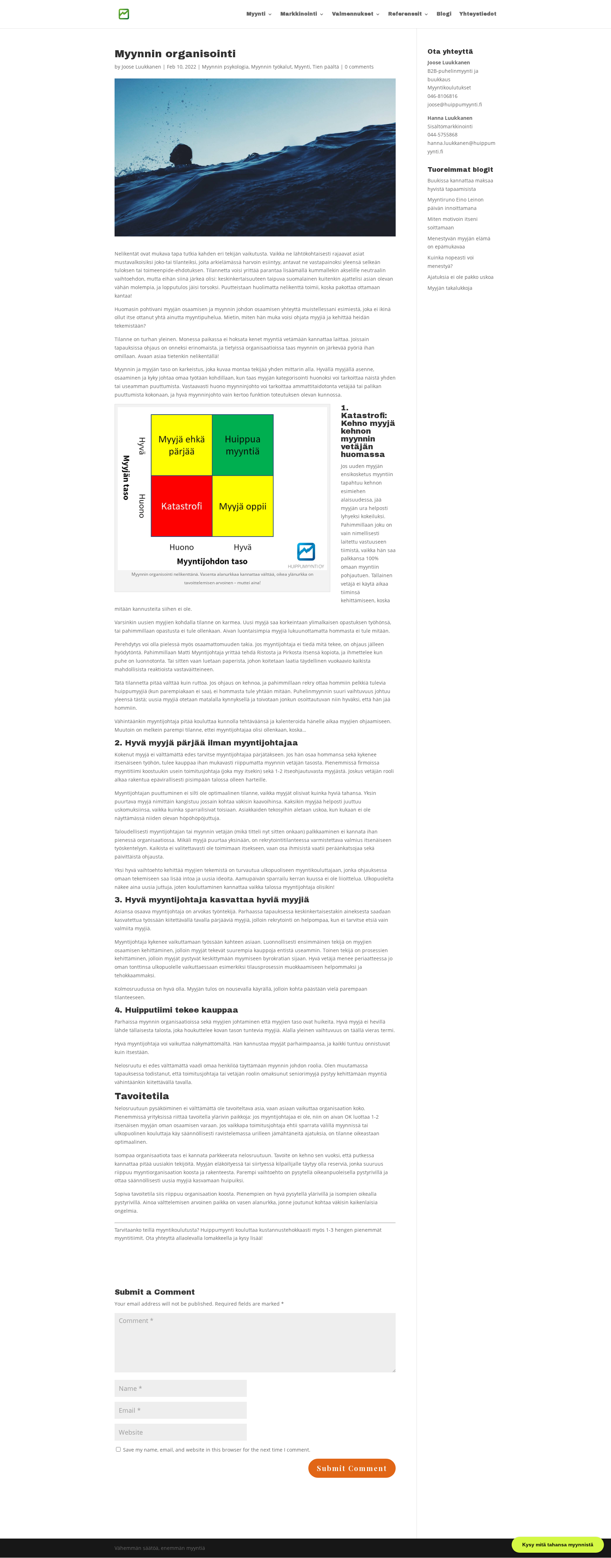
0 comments (359, 66)
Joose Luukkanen (141, 66)
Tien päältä (326, 66)
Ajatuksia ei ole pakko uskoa (460, 277)
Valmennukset (352, 14)
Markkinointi (298, 14)
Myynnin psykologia (225, 66)
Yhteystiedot (477, 14)
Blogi (444, 14)
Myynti (256, 14)
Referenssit (405, 14)
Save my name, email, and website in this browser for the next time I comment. (216, 1449)
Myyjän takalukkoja (449, 288)
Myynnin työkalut (271, 66)
